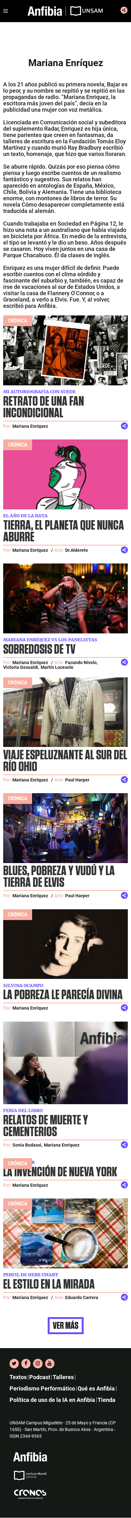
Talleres (63, 1377)
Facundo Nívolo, (81, 662)
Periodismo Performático (42, 1388)
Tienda (106, 1400)
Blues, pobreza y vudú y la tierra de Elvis (59, 877)
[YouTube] (49, 1363)
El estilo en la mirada (49, 1284)
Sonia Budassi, (27, 1145)
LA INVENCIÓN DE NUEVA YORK (60, 1172)
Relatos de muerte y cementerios (45, 1126)
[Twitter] (14, 1363)
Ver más (66, 1326)
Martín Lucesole (57, 667)
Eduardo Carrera (81, 1297)
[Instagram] (37, 1363)
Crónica (17, 321)
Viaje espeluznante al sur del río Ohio (65, 761)
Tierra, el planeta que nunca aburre (63, 531)
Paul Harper (77, 779)
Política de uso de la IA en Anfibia (52, 1400)
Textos (18, 1377)
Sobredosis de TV (39, 649)
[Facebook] (26, 1363)
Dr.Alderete (76, 550)
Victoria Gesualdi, (21, 667)
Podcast (39, 1377)
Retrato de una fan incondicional (43, 407)
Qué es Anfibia (96, 1388)
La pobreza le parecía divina (63, 995)
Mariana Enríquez (30, 426)
